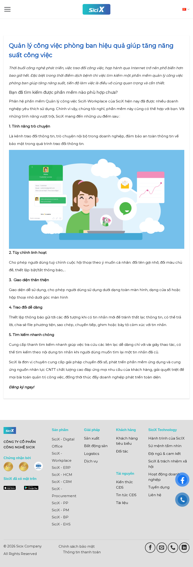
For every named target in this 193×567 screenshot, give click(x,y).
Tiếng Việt (184, 9)
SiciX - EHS (61, 524)
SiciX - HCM (62, 474)
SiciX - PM (60, 510)
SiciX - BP (60, 517)
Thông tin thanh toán (82, 552)
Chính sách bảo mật (77, 546)
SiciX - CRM (62, 481)
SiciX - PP (60, 503)
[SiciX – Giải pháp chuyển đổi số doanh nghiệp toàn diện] (96, 9)
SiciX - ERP (61, 467)
